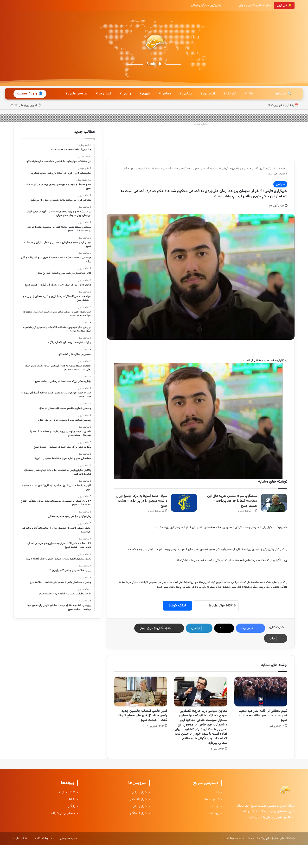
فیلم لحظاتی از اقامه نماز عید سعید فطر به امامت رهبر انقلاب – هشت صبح (263, 715)
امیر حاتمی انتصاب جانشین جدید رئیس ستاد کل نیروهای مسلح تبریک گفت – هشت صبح (142, 715)
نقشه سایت (67, 792)
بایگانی (70, 806)
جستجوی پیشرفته (63, 813)
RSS (72, 799)
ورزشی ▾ (125, 93)
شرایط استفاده (43, 838)
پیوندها (214, 813)
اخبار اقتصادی (138, 799)
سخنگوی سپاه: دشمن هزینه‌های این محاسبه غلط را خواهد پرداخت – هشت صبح (232, 501)
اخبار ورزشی (139, 806)
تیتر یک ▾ (230, 93)
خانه (283, 169)
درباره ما (213, 806)
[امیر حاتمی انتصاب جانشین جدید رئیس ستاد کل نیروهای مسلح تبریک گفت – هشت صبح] (140, 691)
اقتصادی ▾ (208, 93)
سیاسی (274, 169)
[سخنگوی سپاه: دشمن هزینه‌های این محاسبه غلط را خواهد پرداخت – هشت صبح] (274, 503)
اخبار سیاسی (138, 792)
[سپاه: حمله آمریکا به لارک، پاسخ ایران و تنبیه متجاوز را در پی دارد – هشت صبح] (184, 503)
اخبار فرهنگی (138, 813)
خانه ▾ (249, 93)
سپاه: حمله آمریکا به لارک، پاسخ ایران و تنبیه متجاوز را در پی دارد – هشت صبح (141, 501)
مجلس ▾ (165, 93)
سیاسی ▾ (186, 93)
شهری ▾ (145, 93)
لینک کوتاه (177, 605)
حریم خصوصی (68, 838)
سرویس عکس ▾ (76, 93)
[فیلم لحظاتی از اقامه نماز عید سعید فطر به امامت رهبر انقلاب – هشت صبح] (260, 691)
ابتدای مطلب (201, 124)
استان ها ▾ (103, 93)
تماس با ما (212, 799)
